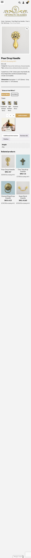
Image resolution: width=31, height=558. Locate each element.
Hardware (8, 21)
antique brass (8, 68)
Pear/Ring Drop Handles (18, 21)
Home (2, 21)
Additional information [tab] (10, 135)
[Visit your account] (23, 2)
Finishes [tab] (6, 139)
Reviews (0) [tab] (24, 135)
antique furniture (17, 68)
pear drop (25, 68)
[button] (27, 28)
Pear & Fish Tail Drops (14, 66)
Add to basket (22, 115)
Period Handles (25, 66)
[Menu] (2, 2)
